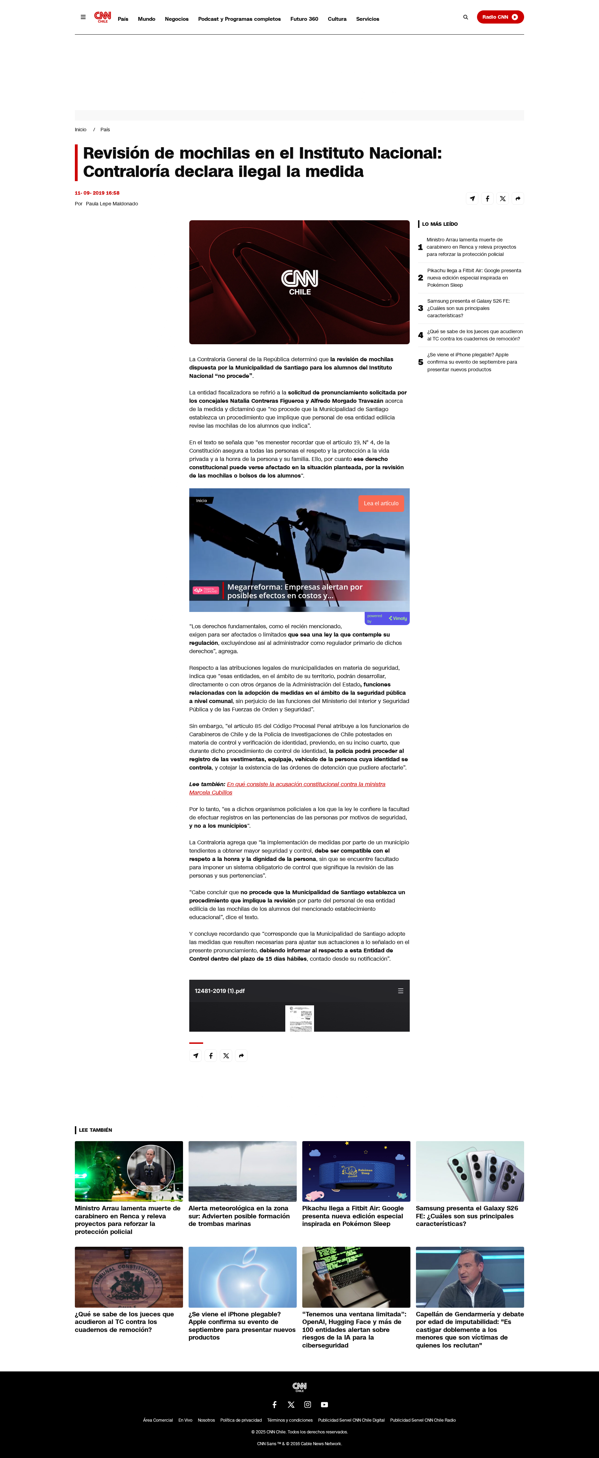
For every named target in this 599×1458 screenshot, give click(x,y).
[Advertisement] (127, 617)
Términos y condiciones (290, 1420)
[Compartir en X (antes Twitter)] (502, 198)
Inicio (80, 129)
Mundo (146, 19)
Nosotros (206, 1420)
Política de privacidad (241, 1420)
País (123, 19)
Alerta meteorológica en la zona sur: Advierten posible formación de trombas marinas (239, 1216)
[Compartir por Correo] (472, 198)
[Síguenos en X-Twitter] (291, 1404)
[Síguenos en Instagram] (307, 1404)
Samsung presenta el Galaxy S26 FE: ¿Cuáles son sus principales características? (468, 308)
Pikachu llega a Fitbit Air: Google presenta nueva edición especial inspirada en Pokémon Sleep (474, 277)
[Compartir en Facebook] (487, 198)
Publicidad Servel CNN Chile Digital (351, 1420)
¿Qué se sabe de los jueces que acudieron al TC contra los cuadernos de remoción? (475, 335)
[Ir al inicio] (102, 17)
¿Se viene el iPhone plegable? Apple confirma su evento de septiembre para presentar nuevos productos (472, 362)
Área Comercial (158, 1420)
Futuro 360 (304, 19)
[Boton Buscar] (466, 17)
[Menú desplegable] (83, 17)
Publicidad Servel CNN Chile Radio (423, 1420)
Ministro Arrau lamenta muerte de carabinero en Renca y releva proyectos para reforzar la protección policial (471, 247)
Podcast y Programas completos (239, 19)
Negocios (177, 19)
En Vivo (185, 1420)
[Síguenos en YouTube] (324, 1404)
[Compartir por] (518, 198)
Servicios (367, 19)
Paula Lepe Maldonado (112, 203)
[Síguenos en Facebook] (274, 1404)
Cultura (337, 19)
